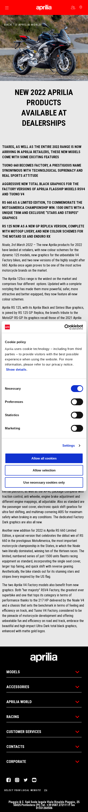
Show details (16, 369)
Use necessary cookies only (44, 482)
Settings (68, 445)
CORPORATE (16, 761)
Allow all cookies (44, 458)
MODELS (13, 672)
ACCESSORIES (17, 687)
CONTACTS (15, 746)
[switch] (77, 401)
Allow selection (44, 470)
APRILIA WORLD (19, 701)
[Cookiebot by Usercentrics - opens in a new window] (64, 327)
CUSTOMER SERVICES (23, 731)
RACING (12, 716)
